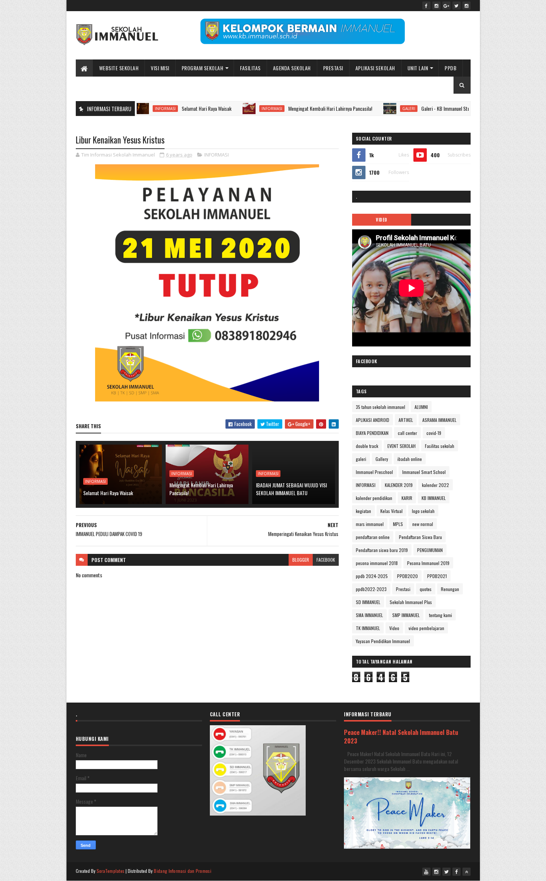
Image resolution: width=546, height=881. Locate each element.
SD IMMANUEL (368, 602)
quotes (426, 589)
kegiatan (363, 511)
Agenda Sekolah (292, 68)
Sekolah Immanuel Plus (411, 602)
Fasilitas (250, 68)
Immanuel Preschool (374, 472)
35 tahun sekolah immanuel (380, 407)
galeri (389, 108)
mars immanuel (370, 524)
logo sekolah (423, 511)
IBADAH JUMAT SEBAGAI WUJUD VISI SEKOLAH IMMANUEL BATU (291, 489)
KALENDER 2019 (399, 485)
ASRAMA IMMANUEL (439, 420)
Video (394, 628)
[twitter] (456, 5)
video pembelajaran (426, 628)
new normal (422, 524)
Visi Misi (160, 68)
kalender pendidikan (374, 498)
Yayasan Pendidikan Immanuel (383, 641)
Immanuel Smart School (424, 472)
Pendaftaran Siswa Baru (420, 537)
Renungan (450, 589)
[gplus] (446, 5)
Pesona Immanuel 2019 (428, 563)
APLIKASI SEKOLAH (375, 68)
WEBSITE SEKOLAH (119, 68)
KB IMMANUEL (434, 498)
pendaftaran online (373, 537)
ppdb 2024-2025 (372, 576)
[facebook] (426, 5)
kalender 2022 (435, 485)
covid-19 (433, 433)
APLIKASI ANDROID (372, 420)
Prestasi (333, 68)
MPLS (398, 524)
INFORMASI (145, 108)
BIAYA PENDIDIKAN (372, 433)
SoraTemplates (111, 871)
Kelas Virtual (391, 511)
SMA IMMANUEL (369, 615)
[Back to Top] (466, 872)
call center (407, 433)
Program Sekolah (203, 68)
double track (367, 446)
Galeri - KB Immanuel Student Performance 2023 (449, 108)
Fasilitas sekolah (439, 446)
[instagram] (436, 5)
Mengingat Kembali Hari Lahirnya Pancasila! (310, 108)
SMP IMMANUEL (406, 615)
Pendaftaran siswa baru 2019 (382, 550)
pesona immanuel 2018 (377, 563)
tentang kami (440, 615)
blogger (300, 559)
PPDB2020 (407, 576)
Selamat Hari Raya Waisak (187, 108)
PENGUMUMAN (430, 550)
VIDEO (381, 220)
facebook (325, 559)
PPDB (450, 68)
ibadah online (409, 459)
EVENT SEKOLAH (401, 446)
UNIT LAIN (417, 68)
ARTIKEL (406, 420)
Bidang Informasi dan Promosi (182, 871)
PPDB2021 (437, 576)
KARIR (407, 498)
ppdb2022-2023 (371, 589)
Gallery (382, 459)
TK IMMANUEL (368, 628)
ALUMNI (421, 407)
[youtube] (426, 872)
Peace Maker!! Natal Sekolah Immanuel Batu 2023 (401, 736)
